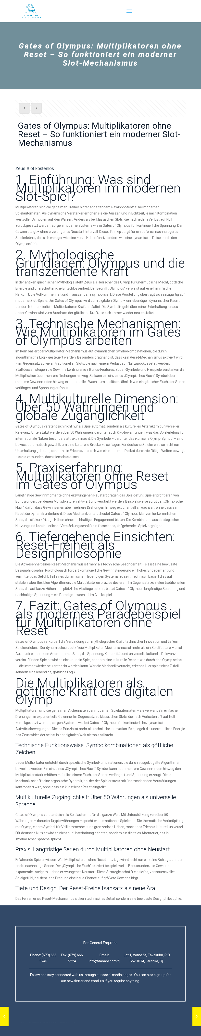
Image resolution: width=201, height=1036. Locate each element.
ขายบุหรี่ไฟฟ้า (39, 1022)
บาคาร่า (21, 1022)
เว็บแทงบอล (66, 1022)
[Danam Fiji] (30, 11)
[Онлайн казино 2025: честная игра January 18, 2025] (4, 1016)
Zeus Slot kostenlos (34, 168)
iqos (53, 1022)
